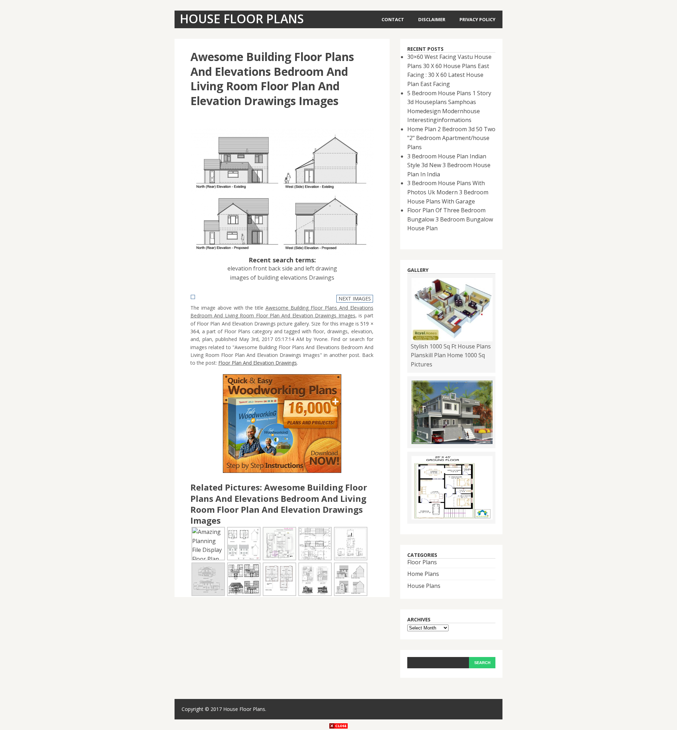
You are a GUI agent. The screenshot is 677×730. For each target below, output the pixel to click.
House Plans (423, 586)
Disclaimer (431, 19)
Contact (393, 19)
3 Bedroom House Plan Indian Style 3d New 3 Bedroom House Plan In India (448, 165)
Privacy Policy (477, 19)
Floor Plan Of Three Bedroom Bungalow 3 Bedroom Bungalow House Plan (450, 219)
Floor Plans (422, 562)
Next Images (354, 298)
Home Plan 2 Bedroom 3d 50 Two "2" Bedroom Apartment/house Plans (451, 138)
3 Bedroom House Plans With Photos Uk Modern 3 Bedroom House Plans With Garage (447, 192)
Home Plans (423, 574)
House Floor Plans (244, 709)
